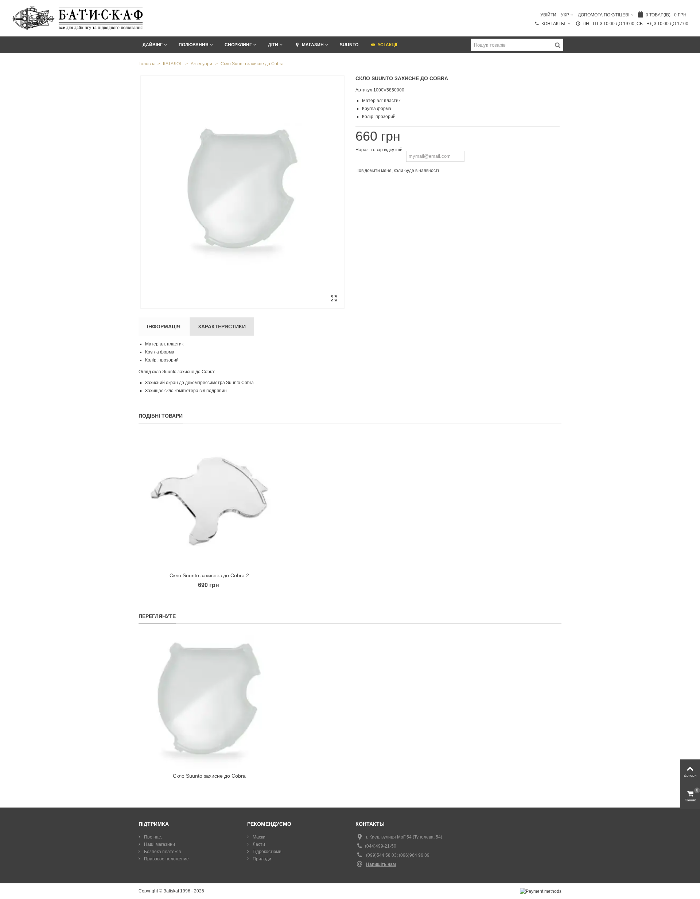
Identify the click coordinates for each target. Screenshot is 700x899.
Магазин (313, 44)
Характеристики (222, 326)
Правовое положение (166, 858)
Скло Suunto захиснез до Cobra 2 (209, 575)
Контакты (553, 23)
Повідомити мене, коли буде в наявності (397, 170)
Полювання (194, 44)
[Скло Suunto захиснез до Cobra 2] (209, 501)
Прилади (261, 858)
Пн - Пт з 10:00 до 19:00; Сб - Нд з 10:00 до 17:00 (635, 23)
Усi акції (387, 44)
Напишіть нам (381, 864)
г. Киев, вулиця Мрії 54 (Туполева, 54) (404, 837)
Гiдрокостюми (266, 851)
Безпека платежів (162, 851)
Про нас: (152, 837)
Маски (258, 837)
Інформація (163, 326)
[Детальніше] (209, 702)
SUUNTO (349, 44)
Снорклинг (238, 44)
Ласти (258, 844)
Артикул (363, 90)
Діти (273, 44)
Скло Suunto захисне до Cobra (209, 776)
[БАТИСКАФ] (78, 17)
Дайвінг (153, 44)
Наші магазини (159, 844)
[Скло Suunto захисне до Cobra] (242, 192)
